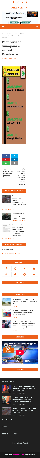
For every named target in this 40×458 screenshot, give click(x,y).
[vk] (34, 274)
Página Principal (7, 33)
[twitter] (17, 2)
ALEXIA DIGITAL (20, 7)
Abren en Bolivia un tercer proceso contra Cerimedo (19, 216)
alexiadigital (8, 59)
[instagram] (22, 2)
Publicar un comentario (11, 253)
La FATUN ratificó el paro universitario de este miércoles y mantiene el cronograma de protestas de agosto (24, 324)
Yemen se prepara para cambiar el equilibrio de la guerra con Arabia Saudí (19, 201)
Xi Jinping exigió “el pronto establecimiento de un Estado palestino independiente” (23, 399)
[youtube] (34, 268)
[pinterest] (26, 2)
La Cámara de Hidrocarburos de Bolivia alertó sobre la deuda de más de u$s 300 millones (18, 230)
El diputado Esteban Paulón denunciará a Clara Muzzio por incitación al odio (23, 312)
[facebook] (13, 2)
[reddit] (25, 274)
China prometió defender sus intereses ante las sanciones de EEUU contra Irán (23, 388)
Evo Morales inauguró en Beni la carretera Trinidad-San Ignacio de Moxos (24, 301)
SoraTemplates (18, 455)
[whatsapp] (6, 274)
